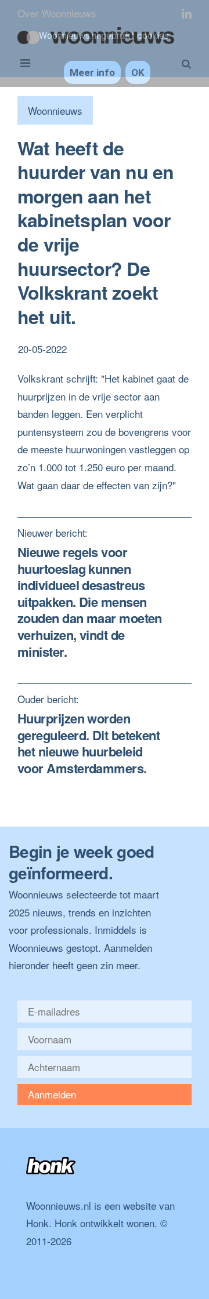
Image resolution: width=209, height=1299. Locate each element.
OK (138, 72)
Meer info (92, 72)
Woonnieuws (55, 110)
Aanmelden (52, 1094)
